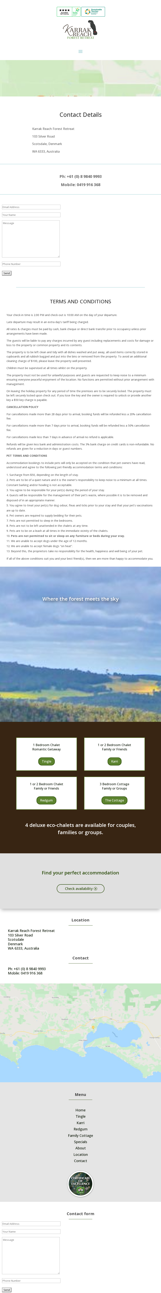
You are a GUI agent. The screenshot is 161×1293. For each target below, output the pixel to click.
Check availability (79, 888)
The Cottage (114, 800)
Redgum (46, 800)
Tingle (46, 761)
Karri (114, 761)
